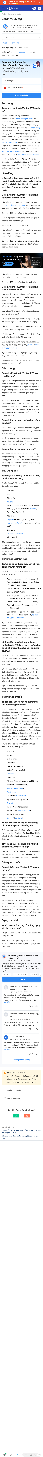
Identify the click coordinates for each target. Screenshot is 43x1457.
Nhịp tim (10, 519)
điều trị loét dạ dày (9, 142)
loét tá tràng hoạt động (15, 205)
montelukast (21, 796)
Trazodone (11, 803)
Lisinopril (10, 774)
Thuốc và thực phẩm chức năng (12, 14)
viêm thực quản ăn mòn (11, 151)
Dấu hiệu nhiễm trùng (15, 523)
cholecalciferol (24, 810)
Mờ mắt (10, 502)
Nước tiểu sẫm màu (15, 533)
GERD (13, 154)
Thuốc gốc (6, 43)
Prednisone (11, 792)
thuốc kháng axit (19, 52)
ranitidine (15, 43)
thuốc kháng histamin (24, 118)
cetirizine (18, 818)
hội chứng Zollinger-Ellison (28, 154)
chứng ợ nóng (34, 127)
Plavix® (10, 788)
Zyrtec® (10, 818)
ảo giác (33, 508)
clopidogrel (18, 788)
